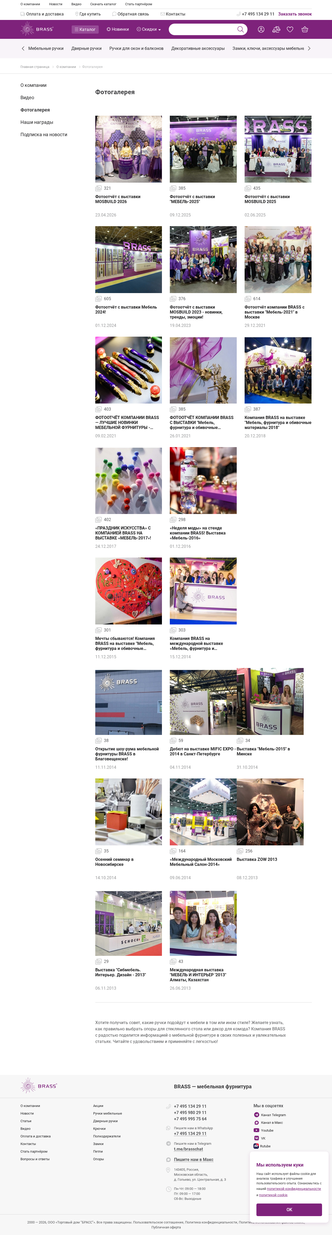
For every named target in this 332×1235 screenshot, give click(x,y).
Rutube (265, 1146)
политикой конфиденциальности (294, 1189)
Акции (98, 1106)
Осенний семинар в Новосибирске (114, 862)
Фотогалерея (35, 110)
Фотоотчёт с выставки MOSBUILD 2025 (267, 199)
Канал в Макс (272, 1123)
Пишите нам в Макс (193, 1160)
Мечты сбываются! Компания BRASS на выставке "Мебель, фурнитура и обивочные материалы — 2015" (125, 646)
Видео (76, 4)
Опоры (98, 1159)
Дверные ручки (105, 1121)
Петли (98, 1151)
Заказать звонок (295, 14)
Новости (55, 4)
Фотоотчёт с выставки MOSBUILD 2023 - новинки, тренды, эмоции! (196, 312)
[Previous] (23, 49)
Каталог (87, 29)
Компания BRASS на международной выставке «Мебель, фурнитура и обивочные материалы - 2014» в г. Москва (202, 648)
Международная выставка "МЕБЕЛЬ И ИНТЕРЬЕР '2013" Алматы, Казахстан (198, 974)
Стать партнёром (138, 4)
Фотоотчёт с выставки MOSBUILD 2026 (117, 199)
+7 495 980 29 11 (190, 1112)
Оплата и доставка (35, 1136)
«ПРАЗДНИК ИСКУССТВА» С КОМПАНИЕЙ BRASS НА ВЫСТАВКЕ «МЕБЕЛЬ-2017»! (123, 533)
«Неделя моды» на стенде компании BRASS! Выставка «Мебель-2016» (198, 533)
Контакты (28, 1144)
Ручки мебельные (107, 1113)
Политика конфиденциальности (211, 1222)
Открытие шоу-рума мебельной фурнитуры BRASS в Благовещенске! (127, 753)
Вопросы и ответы (35, 1159)
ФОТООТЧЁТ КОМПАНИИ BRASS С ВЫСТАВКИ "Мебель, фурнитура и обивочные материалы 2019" (202, 425)
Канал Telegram (273, 1115)
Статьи (25, 1121)
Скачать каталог (103, 4)
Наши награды (36, 122)
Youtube (267, 1130)
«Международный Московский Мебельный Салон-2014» (201, 862)
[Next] (309, 48)
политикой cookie (273, 1195)
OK (289, 1209)
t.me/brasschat (188, 1149)
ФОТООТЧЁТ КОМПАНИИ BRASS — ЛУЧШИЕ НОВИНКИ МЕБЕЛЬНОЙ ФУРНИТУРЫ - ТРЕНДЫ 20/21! (127, 425)
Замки (98, 1144)
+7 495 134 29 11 (258, 14)
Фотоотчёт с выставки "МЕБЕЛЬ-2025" (192, 199)
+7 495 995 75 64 (190, 1118)
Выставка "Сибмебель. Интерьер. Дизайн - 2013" (120, 972)
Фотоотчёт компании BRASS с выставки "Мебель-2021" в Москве (274, 312)
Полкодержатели (107, 1136)
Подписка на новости (43, 134)
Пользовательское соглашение (158, 1222)
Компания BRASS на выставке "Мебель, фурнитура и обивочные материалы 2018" (278, 422)
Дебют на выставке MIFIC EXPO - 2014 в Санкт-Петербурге (203, 751)
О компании (30, 4)
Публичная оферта (166, 1227)
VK (263, 1138)
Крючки (99, 1129)
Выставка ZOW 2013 (257, 859)
